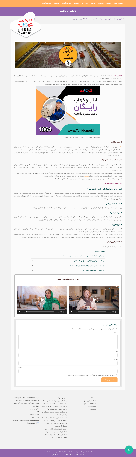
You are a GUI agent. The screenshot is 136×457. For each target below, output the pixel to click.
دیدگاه (67, 332)
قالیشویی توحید (118, 3)
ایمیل (67, 359)
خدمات (108, 3)
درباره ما (76, 3)
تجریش (86, 176)
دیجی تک (65, 454)
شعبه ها (100, 3)
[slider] (92, 311)
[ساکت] (113, 312)
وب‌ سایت (67, 367)
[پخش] (71, 312)
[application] (94, 300)
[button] (94, 300)
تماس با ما (85, 3)
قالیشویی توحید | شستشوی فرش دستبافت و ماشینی (66, 452)
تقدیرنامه (56, 3)
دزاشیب (119, 147)
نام (67, 351)
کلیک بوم (55, 454)
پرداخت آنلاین (46, 3)
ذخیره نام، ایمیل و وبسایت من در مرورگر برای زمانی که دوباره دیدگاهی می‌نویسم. (91, 375)
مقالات (93, 3)
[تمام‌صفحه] (116, 312)
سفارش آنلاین (66, 3)
